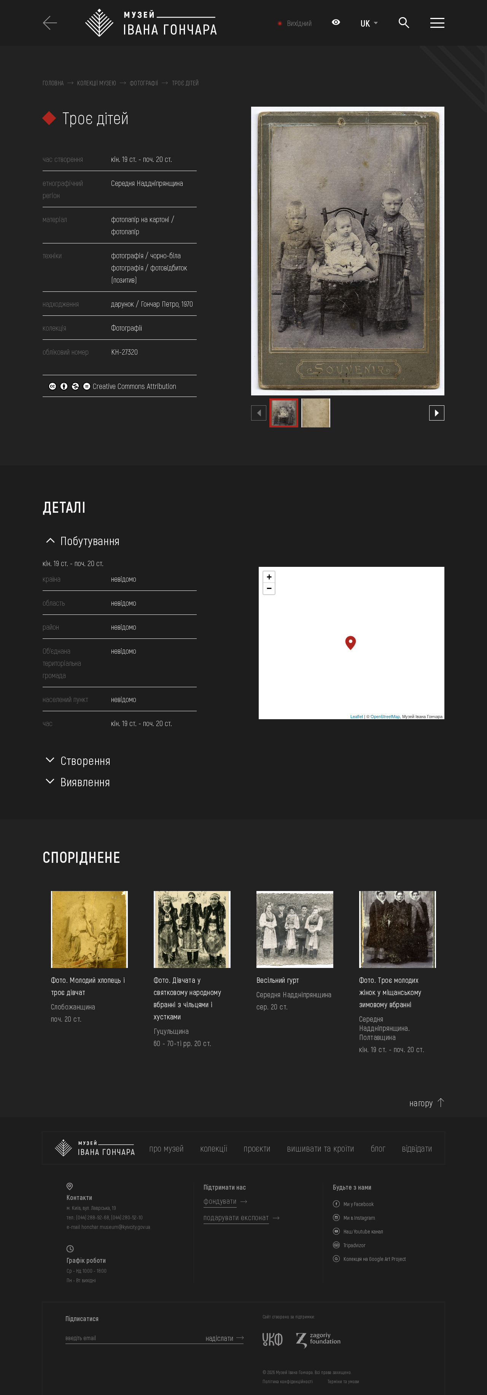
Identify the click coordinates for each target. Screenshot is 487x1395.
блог (378, 1147)
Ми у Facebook (359, 1204)
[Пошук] (404, 23)
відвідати (417, 1147)
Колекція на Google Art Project (375, 1259)
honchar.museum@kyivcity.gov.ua (115, 1227)
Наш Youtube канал (363, 1231)
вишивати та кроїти (320, 1147)
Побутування (90, 540)
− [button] (269, 588)
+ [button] (269, 577)
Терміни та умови (343, 1381)
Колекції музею (96, 83)
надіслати (219, 1337)
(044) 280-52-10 (127, 1217)
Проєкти (257, 1147)
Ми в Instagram (359, 1217)
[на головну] (95, 1148)
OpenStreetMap (385, 716)
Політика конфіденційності (288, 1381)
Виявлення (85, 781)
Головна (53, 83)
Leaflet (356, 716)
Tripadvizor (355, 1245)
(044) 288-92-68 (92, 1217)
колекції (213, 1147)
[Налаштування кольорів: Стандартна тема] (336, 23)
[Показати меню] (437, 23)
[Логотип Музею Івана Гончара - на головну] (173, 23)
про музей (166, 1147)
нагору (421, 1102)
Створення (85, 760)
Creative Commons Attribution (133, 385)
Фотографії (144, 83)
